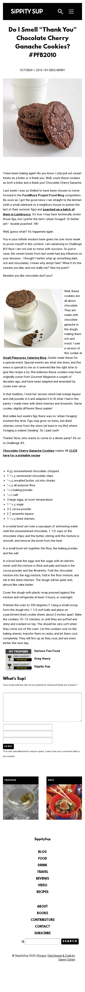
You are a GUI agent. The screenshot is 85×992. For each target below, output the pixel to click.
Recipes (42, 892)
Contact (42, 927)
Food (42, 859)
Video (42, 885)
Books (42, 913)
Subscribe (42, 933)
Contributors (43, 920)
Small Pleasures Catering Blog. (25, 358)
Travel (42, 872)
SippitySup (27, 11)
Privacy (41, 955)
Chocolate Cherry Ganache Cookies (28, 450)
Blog (42, 852)
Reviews (42, 879)
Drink (42, 865)
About (42, 906)
